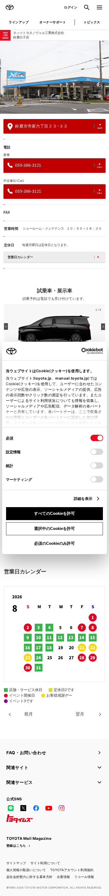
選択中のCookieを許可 (54, 528)
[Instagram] (61, 808)
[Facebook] (36, 808)
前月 (28, 714)
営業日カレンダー (20, 257)
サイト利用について (45, 863)
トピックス (92, 22)
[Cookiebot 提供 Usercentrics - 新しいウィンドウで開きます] (80, 351)
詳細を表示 (83, 498)
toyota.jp (43, 378)
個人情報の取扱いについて (26, 870)
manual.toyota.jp (71, 378)
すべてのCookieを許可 (54, 513)
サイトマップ (16, 863)
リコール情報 (84, 877)
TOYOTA (9, 7)
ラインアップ (19, 22)
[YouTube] (48, 808)
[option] (54, 77)
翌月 (80, 714)
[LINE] (10, 808)
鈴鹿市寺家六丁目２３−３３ (41, 126)
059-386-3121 (28, 165)
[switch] (96, 452)
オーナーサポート (52, 22)
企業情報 (63, 877)
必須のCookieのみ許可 (54, 543)
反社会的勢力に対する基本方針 (29, 877)
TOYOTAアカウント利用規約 (72, 870)
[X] (23, 808)
